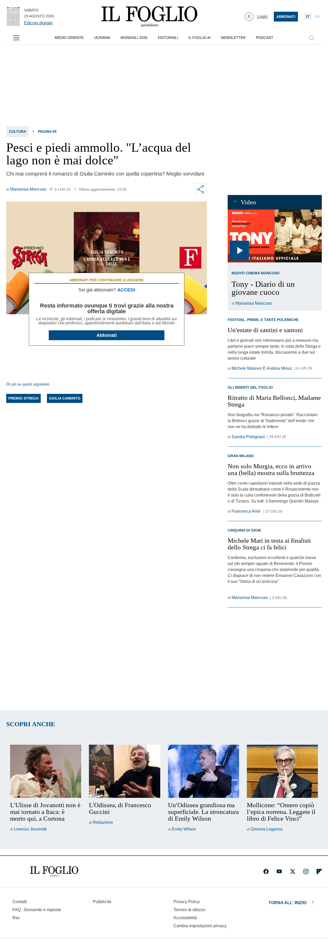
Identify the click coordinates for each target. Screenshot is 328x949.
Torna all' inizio (287, 903)
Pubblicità (102, 901)
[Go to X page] (292, 871)
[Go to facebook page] (266, 871)
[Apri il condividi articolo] (201, 189)
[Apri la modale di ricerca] (312, 38)
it (308, 17)
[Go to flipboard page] (319, 871)
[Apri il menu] (16, 38)
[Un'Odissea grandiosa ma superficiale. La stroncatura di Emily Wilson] (203, 771)
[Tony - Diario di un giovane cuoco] (275, 236)
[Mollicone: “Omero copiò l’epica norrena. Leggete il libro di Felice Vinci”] (282, 771)
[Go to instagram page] (306, 871)
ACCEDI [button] (126, 289)
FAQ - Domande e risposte (36, 910)
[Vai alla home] (149, 16)
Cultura (17, 131)
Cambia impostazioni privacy (200, 926)
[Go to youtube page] (279, 871)
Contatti (19, 901)
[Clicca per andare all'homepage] (54, 871)
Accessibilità (185, 918)
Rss (16, 918)
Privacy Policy (186, 901)
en (317, 17)
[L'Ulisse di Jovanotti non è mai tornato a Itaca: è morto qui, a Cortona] (45, 771)
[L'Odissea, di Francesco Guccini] (124, 771)
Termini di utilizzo (189, 910)
